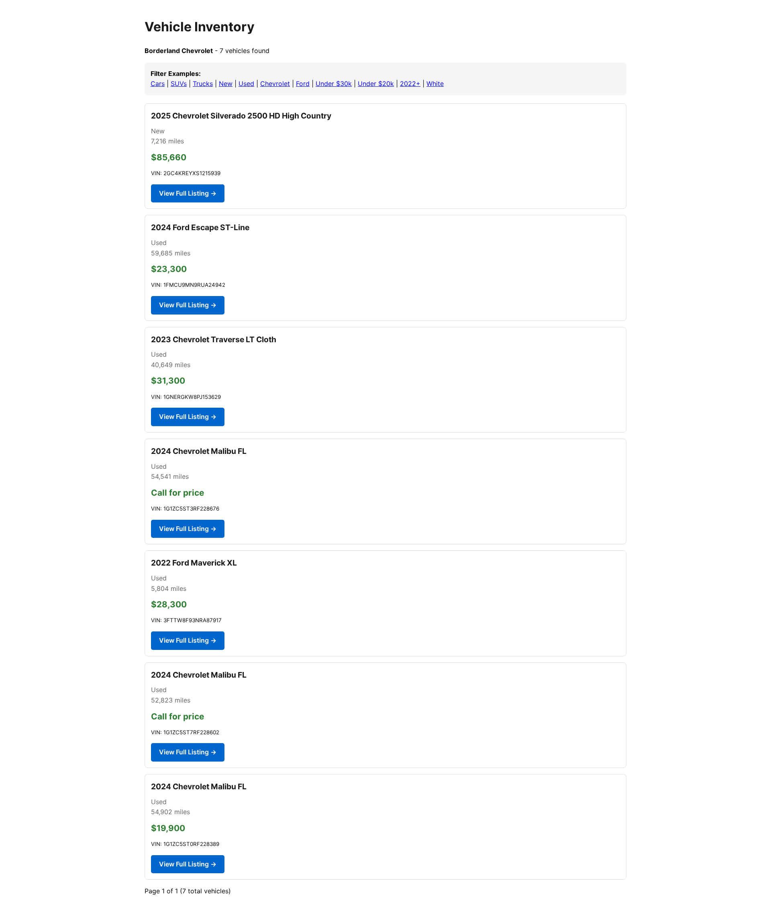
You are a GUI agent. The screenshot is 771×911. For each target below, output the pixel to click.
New (226, 84)
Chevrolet (275, 84)
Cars (158, 84)
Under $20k (376, 84)
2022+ (410, 84)
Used (246, 84)
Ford (303, 84)
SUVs (179, 84)
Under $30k (334, 84)
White (435, 84)
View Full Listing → (187, 193)
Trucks (203, 84)
